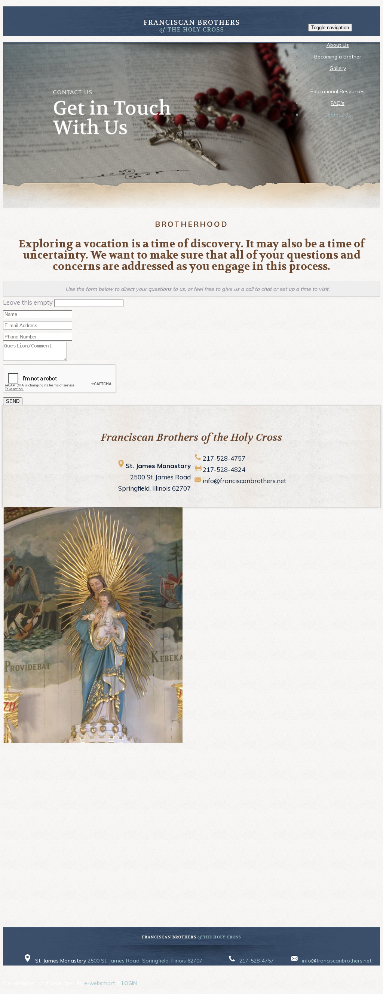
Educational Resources (337, 91)
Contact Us (337, 114)
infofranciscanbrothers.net (336, 960)
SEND (12, 401)
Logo (337, 79)
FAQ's (337, 103)
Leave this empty (28, 302)
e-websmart (99, 983)
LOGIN (129, 983)
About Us (338, 45)
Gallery (338, 68)
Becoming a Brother (337, 56)
